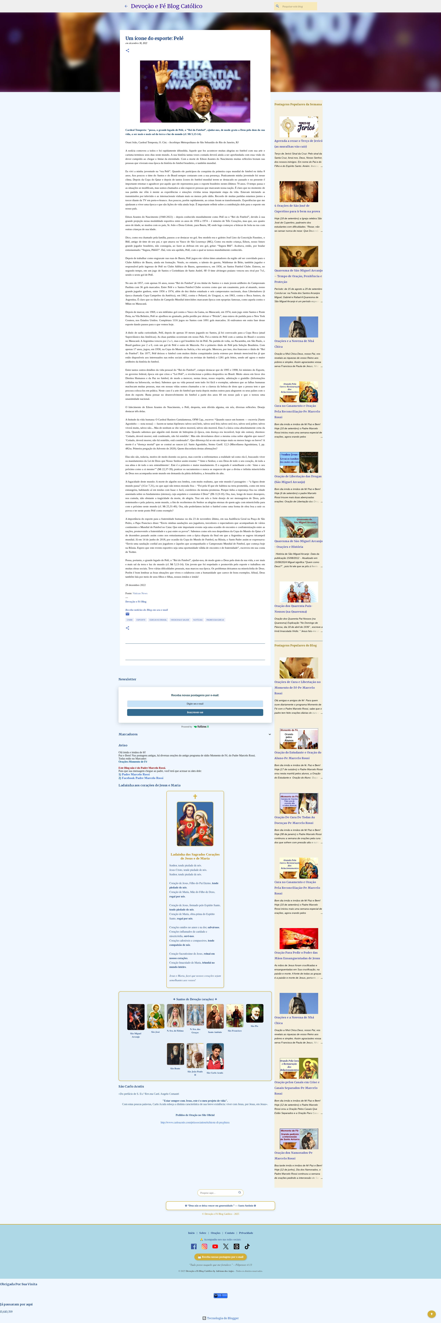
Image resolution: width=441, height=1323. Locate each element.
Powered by (186, 726)
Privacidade (246, 1233)
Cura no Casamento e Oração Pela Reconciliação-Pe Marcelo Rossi (297, 411)
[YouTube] (215, 1246)
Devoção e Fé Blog (135, 601)
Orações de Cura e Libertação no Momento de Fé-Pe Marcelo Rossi (297, 687)
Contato (229, 1233)
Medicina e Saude (180, 619)
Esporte (141, 619)
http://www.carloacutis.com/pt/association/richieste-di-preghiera (195, 1122)
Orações (215, 1233)
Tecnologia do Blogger (222, 1318)
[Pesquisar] (240, 1192)
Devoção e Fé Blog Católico (166, 6)
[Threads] (237, 1246)
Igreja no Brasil (158, 619)
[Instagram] (205, 1246)
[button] (127, 50)
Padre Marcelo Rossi (136, 774)
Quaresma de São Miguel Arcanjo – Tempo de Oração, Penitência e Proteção (298, 276)
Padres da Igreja (215, 619)
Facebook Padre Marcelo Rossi (142, 778)
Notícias (197, 619)
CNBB (129, 619)
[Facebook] (194, 1246)
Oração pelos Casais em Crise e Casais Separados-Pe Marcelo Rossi (297, 1087)
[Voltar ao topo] (432, 1314)
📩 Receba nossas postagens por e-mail (220, 1256)
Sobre (202, 1233)
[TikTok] (247, 1246)
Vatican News (140, 593)
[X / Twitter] (226, 1246)
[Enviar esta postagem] (127, 615)
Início (191, 1233)
